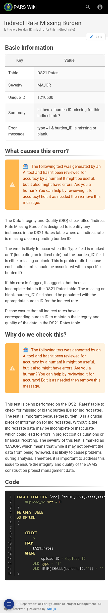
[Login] (100, 7)
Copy (98, 495)
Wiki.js (51, 609)
